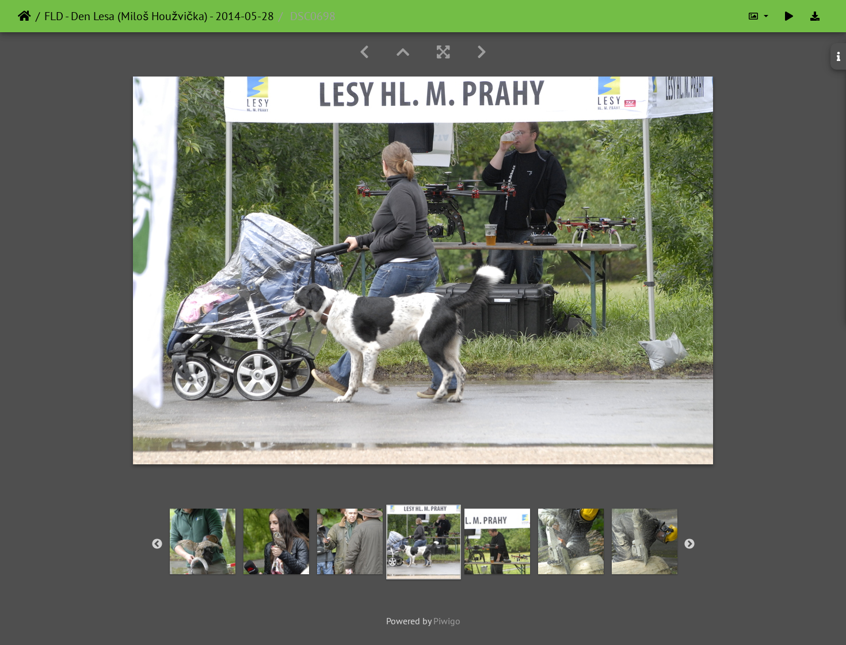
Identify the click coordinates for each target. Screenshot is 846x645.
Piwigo (446, 621)
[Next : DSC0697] (481, 52)
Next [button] (689, 544)
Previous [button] (157, 544)
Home (24, 16)
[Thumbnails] (403, 52)
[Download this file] (815, 16)
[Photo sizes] (758, 16)
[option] (202, 541)
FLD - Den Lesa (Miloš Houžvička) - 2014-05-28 (159, 16)
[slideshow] (789, 16)
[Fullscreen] (443, 52)
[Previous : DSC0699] (364, 52)
